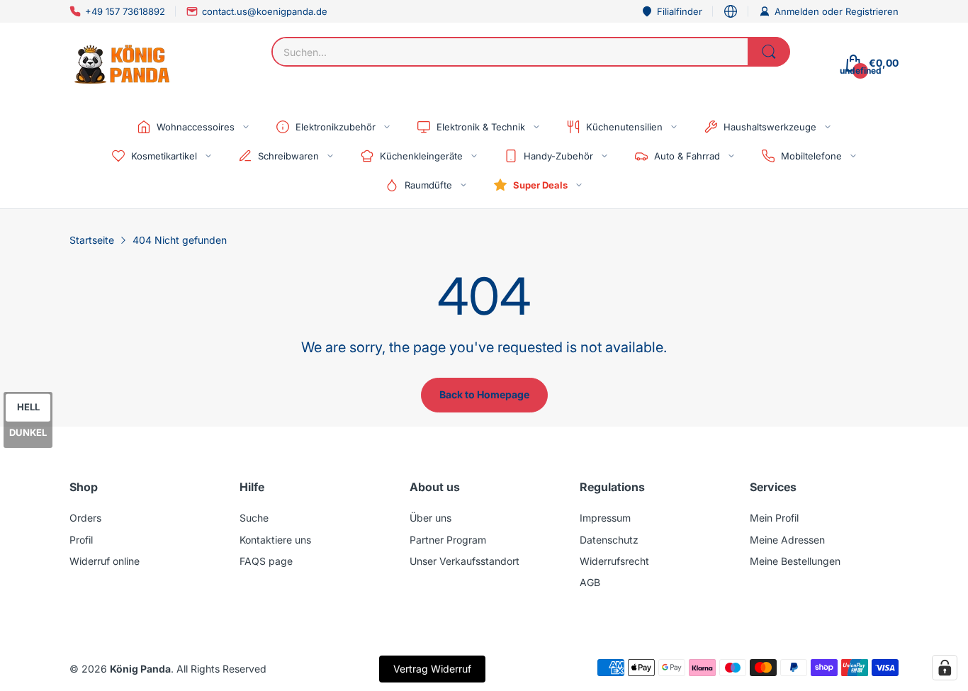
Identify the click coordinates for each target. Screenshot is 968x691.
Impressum (605, 518)
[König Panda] (122, 63)
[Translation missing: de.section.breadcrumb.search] (769, 52)
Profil (81, 540)
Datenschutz (609, 540)
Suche (254, 518)
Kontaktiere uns (275, 540)
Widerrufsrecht (614, 561)
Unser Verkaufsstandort (464, 561)
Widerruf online (104, 561)
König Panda (140, 669)
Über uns (430, 518)
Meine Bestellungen (795, 561)
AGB (590, 582)
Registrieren (872, 11)
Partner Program (448, 540)
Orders (85, 518)
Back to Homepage (484, 394)
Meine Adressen (787, 540)
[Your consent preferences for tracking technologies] (945, 668)
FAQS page (266, 561)
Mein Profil (774, 518)
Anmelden (798, 11)
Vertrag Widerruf (432, 669)
